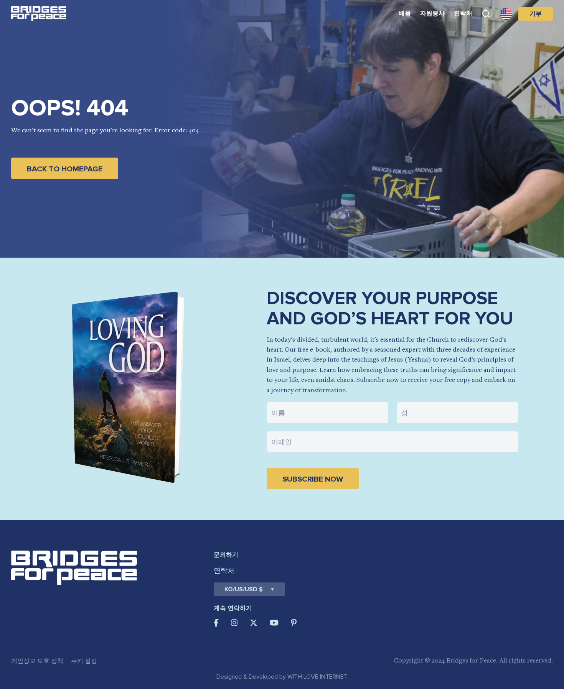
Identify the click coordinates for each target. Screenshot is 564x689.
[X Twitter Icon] (253, 623)
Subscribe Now (312, 479)
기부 (535, 14)
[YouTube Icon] (274, 623)
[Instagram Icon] (234, 623)
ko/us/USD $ (243, 589)
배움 (405, 13)
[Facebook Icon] (216, 623)
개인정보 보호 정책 (37, 661)
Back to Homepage (64, 169)
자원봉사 (432, 13)
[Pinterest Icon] (294, 623)
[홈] (38, 13)
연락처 (463, 13)
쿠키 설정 (84, 661)
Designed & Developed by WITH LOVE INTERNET (282, 677)
